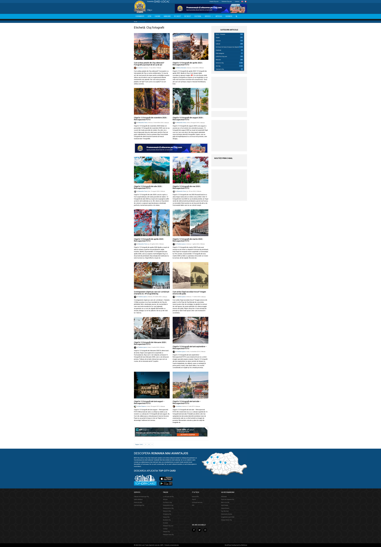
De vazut (165, 523)
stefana (179, 406)
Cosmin (140, 68)
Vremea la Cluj (220, 69)
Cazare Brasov (225, 508)
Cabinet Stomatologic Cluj (141, 496)
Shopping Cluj (167, 514)
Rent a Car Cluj (225, 502)
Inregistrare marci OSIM (227, 517)
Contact (237, 1)
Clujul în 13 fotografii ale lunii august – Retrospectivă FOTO (149, 402)
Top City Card (225, 511)
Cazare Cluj (166, 517)
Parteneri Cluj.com (227, 1)
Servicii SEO (195, 496)
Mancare (218, 59)
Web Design (224, 505)
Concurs (218, 40)
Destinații (218, 50)
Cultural (218, 44)
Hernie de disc (138, 502)
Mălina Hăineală (181, 68)
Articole (165, 499)
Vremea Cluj (166, 531)
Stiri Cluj (218, 66)
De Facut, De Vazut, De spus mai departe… (228, 47)
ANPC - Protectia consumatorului (169, 545)
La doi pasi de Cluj (168, 496)
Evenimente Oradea (226, 514)
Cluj (149, 10)
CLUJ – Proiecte (220, 34)
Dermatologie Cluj (139, 505)
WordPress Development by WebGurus (236, 545)
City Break (224, 496)
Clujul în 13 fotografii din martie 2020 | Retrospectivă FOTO (188, 240)
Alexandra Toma (142, 122)
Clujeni (218, 37)
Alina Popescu (142, 406)
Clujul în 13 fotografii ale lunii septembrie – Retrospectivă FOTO (190, 347)
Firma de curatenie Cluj (227, 499)
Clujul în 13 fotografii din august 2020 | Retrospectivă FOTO (188, 119)
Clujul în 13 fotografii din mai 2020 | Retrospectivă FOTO (187, 187)
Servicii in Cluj (220, 63)
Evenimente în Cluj (168, 505)
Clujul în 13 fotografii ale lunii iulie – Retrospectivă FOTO (187, 402)
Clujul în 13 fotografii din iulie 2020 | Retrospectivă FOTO (148, 187)
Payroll (194, 499)
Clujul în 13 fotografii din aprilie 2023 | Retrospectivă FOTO (188, 64)
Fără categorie (220, 53)
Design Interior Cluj (226, 520)
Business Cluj (167, 520)
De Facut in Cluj (167, 502)
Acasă (135, 21)
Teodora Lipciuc (181, 244)
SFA (193, 505)
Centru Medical (138, 499)
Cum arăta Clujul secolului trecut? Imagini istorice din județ (189, 293)
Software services (197, 502)
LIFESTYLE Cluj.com (221, 56)
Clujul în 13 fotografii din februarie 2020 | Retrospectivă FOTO (150, 343)
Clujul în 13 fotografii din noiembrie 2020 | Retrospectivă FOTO (150, 119)
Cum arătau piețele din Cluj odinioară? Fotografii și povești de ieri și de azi (149, 64)
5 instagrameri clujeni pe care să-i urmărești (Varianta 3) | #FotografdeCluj (151, 293)
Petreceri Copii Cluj (168, 534)
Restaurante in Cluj (168, 508)
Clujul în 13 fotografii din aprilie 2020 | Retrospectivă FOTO (149, 240)
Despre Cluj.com (214, 1)
